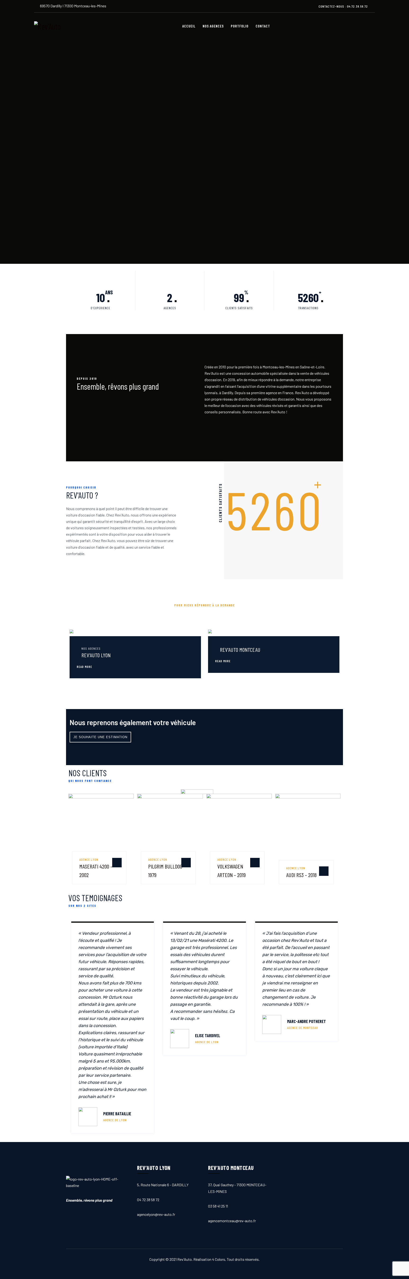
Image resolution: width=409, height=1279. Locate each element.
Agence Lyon (88, 859)
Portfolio (240, 26)
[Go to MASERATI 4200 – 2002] (117, 862)
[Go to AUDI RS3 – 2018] (324, 871)
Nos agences (91, 648)
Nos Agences (213, 26)
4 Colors (218, 1259)
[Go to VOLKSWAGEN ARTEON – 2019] (255, 862)
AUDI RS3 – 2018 (301, 874)
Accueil (189, 26)
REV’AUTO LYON (96, 655)
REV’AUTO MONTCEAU (240, 649)
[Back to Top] (397, 1267)
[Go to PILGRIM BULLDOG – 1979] (186, 862)
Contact (263, 26)
